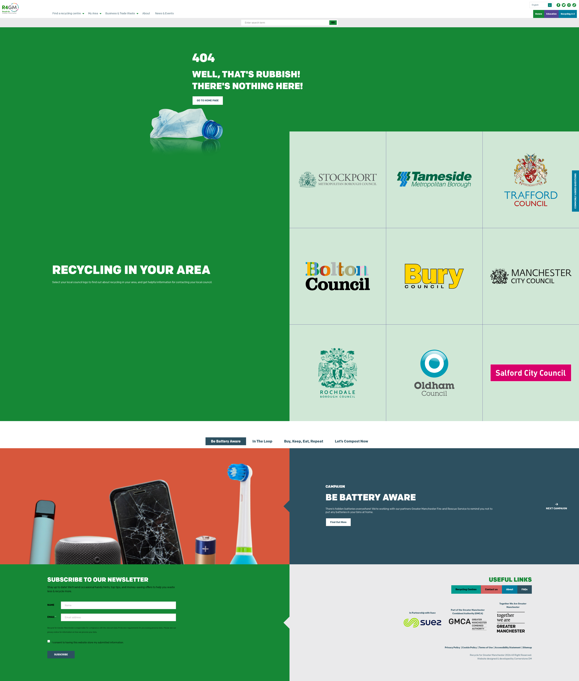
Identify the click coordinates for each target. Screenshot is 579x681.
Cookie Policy (469, 647)
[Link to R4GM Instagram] (569, 5)
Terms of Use (486, 647)
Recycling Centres (466, 589)
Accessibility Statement (508, 647)
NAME (50, 605)
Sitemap (527, 647)
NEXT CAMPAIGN (556, 508)
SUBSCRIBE (61, 654)
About (509, 589)
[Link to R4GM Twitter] (564, 5)
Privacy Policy (452, 647)
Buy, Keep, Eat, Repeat (303, 441)
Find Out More (338, 522)
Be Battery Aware (226, 441)
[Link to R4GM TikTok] (574, 5)
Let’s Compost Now (351, 441)
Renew (538, 14)
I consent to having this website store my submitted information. (88, 642)
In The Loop (262, 441)
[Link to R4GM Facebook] (558, 5)
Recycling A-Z (568, 14)
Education (551, 14)
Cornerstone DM (523, 658)
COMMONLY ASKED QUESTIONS (575, 191)
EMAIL (51, 617)
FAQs (525, 589)
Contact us (491, 589)
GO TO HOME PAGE (208, 100)
